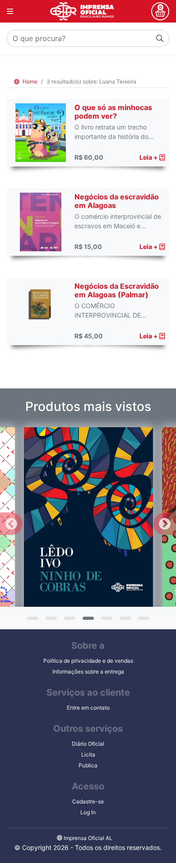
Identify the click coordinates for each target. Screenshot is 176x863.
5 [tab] (105, 621)
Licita (88, 754)
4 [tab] (87, 621)
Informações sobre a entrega (88, 671)
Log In (88, 812)
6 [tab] (124, 621)
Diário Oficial (88, 743)
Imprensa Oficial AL (87, 838)
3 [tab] (68, 621)
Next (164, 523)
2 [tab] (50, 621)
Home (29, 81)
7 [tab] (142, 621)
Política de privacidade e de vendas (88, 660)
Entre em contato (88, 707)
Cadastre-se (88, 801)
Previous (11, 523)
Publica (88, 765)
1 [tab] (31, 621)
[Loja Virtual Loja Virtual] (82, 11)
